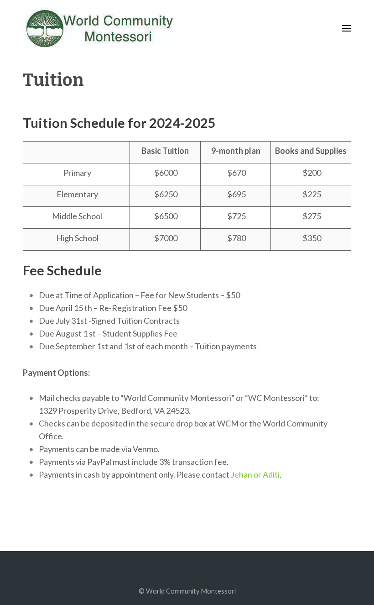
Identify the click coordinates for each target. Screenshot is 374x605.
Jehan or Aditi (255, 474)
